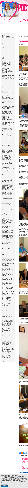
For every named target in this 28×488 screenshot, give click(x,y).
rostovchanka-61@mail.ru (20, 481)
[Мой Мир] (24, 453)
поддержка (11, 484)
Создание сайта (4, 484)
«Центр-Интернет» (19, 484)
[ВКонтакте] (20, 453)
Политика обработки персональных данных (11, 480)
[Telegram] (26, 453)
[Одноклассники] (22, 453)
